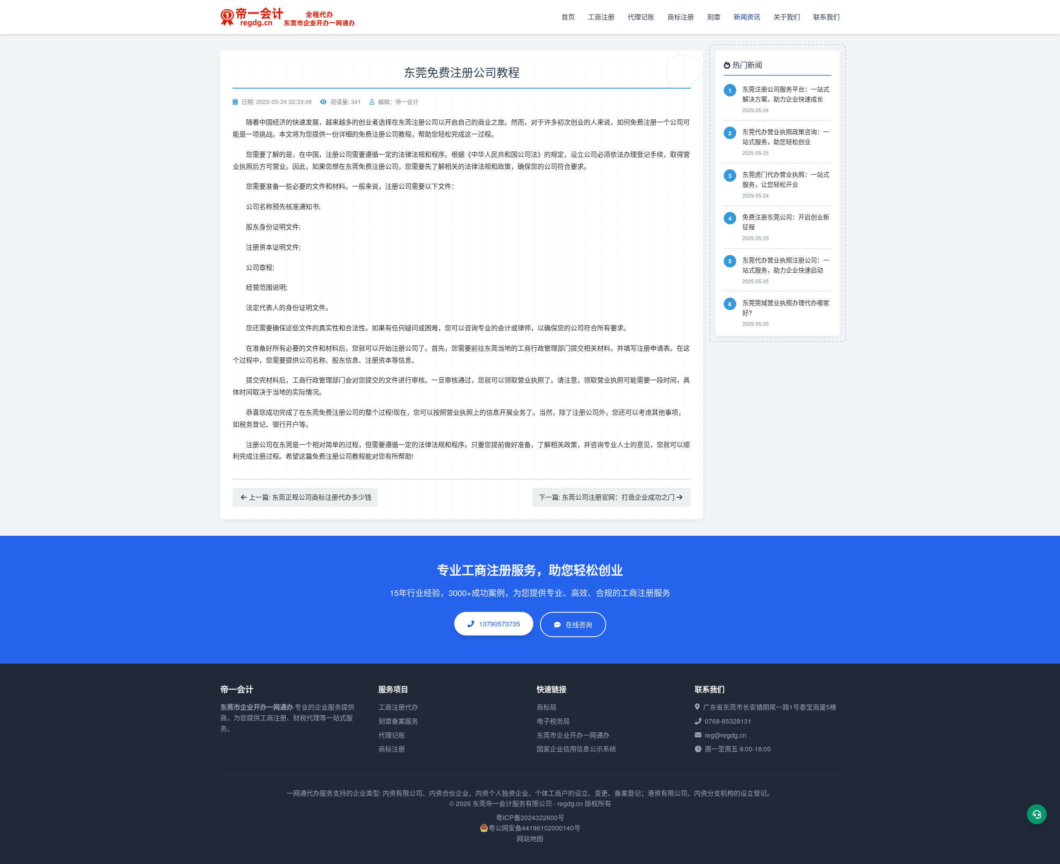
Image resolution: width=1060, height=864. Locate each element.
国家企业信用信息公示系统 (576, 748)
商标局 (546, 707)
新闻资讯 (747, 17)
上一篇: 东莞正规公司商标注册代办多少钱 (310, 497)
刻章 (713, 17)
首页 (568, 17)
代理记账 (641, 17)
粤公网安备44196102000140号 (535, 828)
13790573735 (498, 623)
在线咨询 (579, 624)
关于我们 (786, 17)
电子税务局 (553, 721)
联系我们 (826, 17)
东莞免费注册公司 (371, 166)
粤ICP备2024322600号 (530, 817)
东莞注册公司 (418, 122)
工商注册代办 (398, 707)
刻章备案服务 (398, 721)
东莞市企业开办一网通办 (256, 707)
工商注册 (601, 17)
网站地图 (530, 838)
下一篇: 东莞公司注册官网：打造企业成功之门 (607, 497)
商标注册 (680, 17)
